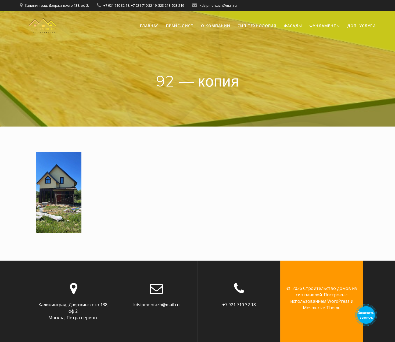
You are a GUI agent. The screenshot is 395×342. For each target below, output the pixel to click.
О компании (215, 25)
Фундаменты (324, 25)
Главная (149, 25)
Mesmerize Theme (321, 308)
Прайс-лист (180, 25)
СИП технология (257, 25)
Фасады (293, 25)
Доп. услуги (361, 25)
